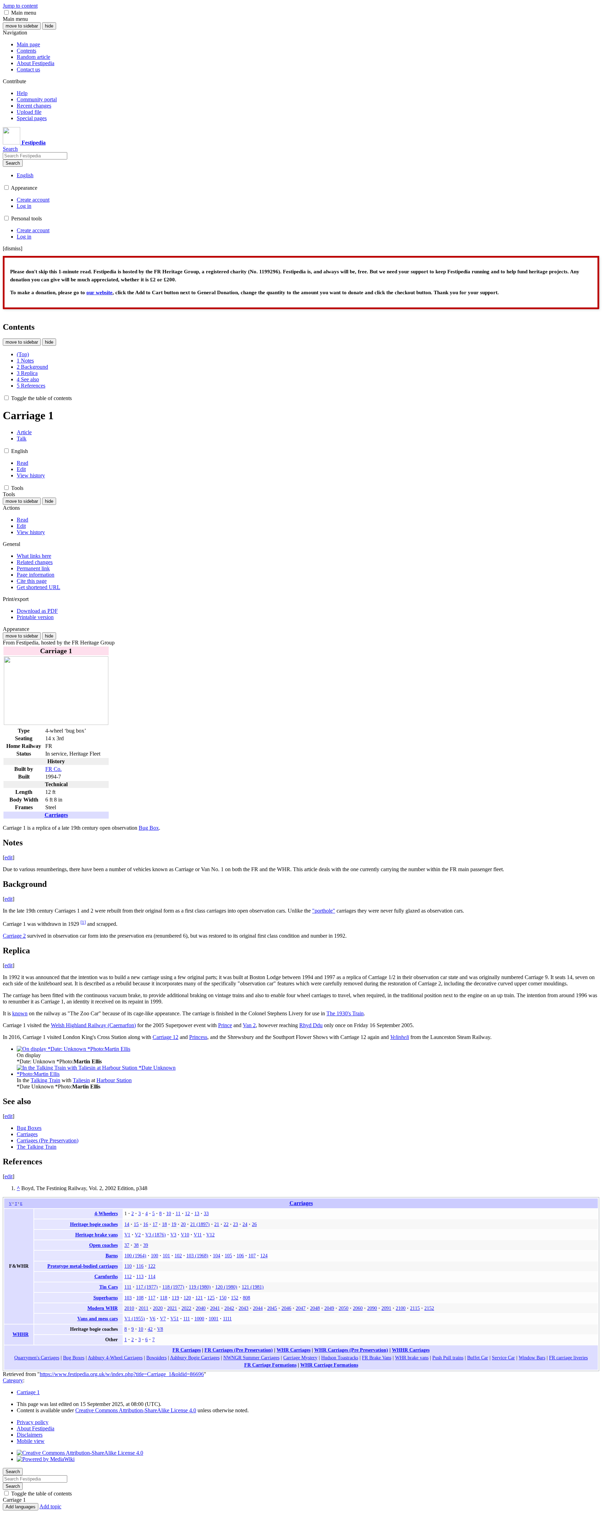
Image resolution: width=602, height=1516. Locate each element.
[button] (6, 12)
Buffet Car (477, 1357)
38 (136, 1245)
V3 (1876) (155, 1234)
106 (240, 1255)
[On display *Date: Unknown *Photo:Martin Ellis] (73, 1049)
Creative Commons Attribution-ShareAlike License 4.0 (135, 1410)
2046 (286, 1308)
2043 (243, 1308)
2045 (272, 1308)
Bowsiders (156, 1357)
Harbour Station (114, 1080)
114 (151, 1276)
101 (166, 1255)
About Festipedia (35, 1428)
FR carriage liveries (568, 1357)
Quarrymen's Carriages (36, 1357)
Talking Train (45, 1080)
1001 (213, 1318)
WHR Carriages (293, 1350)
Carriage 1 (28, 1392)
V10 (185, 1234)
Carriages (56, 815)
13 (196, 1213)
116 (140, 1266)
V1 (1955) (134, 1318)
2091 (386, 1308)
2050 (343, 1308)
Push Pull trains (447, 1357)
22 (226, 1224)
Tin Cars (108, 1287)
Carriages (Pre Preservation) (47, 1140)
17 (155, 1224)
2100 (401, 1308)
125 (211, 1297)
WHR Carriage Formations (329, 1365)
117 (151, 1297)
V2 (138, 1234)
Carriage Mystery (300, 1357)
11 (178, 1213)
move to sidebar (22, 26)
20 (183, 1224)
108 (140, 1297)
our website (99, 292)
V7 (163, 1318)
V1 (127, 1234)
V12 (210, 1234)
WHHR (21, 1334)
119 (175, 1297)
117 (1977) (147, 1287)
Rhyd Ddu (311, 1025)
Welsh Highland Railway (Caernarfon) (93, 1025)
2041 (215, 1308)
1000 (199, 1318)
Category (13, 1380)
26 (254, 1224)
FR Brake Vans (376, 1357)
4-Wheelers (106, 1213)
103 (128, 1297)
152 (234, 1297)
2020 (158, 1308)
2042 (229, 1308)
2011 (143, 1308)
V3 (173, 1234)
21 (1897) (200, 1224)
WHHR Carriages (411, 1350)
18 (164, 1224)
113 (140, 1276)
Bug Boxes (29, 1128)
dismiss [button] (13, 248)
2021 (172, 1308)
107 (252, 1255)
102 (178, 1255)
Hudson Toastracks (339, 1357)
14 (126, 1224)
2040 (201, 1308)
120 (187, 1297)
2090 (372, 1308)
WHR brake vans (412, 1357)
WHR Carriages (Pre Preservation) (351, 1350)
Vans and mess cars (97, 1318)
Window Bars (532, 1357)
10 (168, 1213)
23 (235, 1224)
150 (222, 1297)
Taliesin (81, 1080)
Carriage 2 (14, 936)
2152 (429, 1308)
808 (246, 1297)
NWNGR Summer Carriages (251, 1357)
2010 (129, 1308)
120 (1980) (226, 1287)
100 (154, 1255)
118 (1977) (173, 1287)
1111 (227, 1318)
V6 (152, 1318)
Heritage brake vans (96, 1234)
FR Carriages (186, 1350)
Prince (225, 1025)
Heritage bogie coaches (94, 1224)
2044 (258, 1308)
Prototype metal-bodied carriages (82, 1266)
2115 (415, 1308)
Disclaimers (30, 1435)
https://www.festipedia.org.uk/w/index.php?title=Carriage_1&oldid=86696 (122, 1374)
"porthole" (323, 911)
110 (128, 1266)
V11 (198, 1234)
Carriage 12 (165, 1037)
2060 (358, 1308)
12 (187, 1213)
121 (199, 1297)
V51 (174, 1318)
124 (264, 1255)
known (20, 1013)
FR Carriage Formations (270, 1365)
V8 (160, 1329)
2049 (329, 1308)
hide (49, 26)
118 (163, 1297)
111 (127, 1287)
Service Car (503, 1357)
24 (244, 1224)
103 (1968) (197, 1255)
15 (136, 1224)
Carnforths (106, 1276)
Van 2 (249, 1025)
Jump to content (20, 6)
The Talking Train (36, 1147)
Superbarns (105, 1297)
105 (228, 1255)
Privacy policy (32, 1422)
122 (151, 1266)
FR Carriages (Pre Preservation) (238, 1350)
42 (150, 1329)
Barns (112, 1255)
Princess (198, 1037)
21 (216, 1224)
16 (145, 1224)
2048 (315, 1308)
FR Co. (53, 769)
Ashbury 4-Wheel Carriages (115, 1357)
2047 (301, 1308)
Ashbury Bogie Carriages (194, 1357)
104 (216, 1255)
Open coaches (103, 1245)
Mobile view (31, 1441)
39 (145, 1245)
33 (206, 1213)
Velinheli (399, 1037)
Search (13, 163)
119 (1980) (200, 1287)
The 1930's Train (345, 1013)
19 (173, 1224)
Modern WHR (102, 1308)
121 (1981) (253, 1287)
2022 (186, 1308)
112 (128, 1276)
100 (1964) (135, 1255)
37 (126, 1245)
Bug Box (149, 828)
